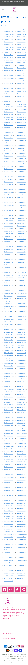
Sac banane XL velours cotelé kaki (13, 332)
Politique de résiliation (14, 662)
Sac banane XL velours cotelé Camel (13, 337)
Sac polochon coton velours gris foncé (14, 350)
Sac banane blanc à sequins (11, 456)
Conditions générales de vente (10, 660)
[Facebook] (4, 589)
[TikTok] (17, 589)
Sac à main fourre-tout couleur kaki (13, 145)
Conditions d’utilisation (21, 656)
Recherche (5, 631)
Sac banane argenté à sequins (12, 453)
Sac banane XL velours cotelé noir (13, 342)
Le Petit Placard (9, 654)
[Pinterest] (23, 589)
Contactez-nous (6, 635)
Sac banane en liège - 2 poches (12, 391)
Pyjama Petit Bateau (9, 352)
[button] (2, 9)
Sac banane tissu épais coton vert (13, 168)
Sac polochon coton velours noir (12, 347)
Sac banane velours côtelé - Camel (13, 472)
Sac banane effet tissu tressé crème (13, 104)
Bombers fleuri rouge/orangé (11, 329)
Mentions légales (21, 660)
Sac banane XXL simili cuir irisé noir (13, 446)
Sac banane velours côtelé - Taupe (13, 466)
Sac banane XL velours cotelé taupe (13, 339)
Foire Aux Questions (8, 633)
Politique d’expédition (11, 658)
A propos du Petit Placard (9, 638)
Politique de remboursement (20, 654)
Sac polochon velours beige (11, 435)
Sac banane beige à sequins (11, 459)
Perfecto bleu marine (22, 207)
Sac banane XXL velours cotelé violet (14, 503)
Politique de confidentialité (9, 656)
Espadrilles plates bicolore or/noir (13, 194)
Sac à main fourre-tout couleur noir (13, 148)
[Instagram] (11, 589)
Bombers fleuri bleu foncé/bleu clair (13, 327)
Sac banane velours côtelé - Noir (12, 469)
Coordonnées (20, 658)
